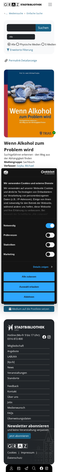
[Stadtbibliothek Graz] (23, 4)
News (10, 367)
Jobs (9, 402)
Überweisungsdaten (19, 418)
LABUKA (12, 356)
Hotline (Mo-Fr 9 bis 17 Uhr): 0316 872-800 (23, 337)
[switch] (50, 235)
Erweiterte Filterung (21, 50)
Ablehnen (29, 296)
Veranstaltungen (17, 372)
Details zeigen (40, 267)
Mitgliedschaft (15, 345)
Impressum (27, 452)
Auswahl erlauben (29, 286)
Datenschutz (14, 458)
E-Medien (50, 44)
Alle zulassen (29, 276)
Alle (13, 44)
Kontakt (12, 391)
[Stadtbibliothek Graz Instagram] (46, 468)
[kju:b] (11, 362)
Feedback (12, 386)
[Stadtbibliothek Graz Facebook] (41, 468)
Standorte (13, 378)
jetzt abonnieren (19, 436)
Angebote (13, 351)
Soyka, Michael (25, 165)
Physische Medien (30, 44)
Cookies (12, 452)
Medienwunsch (16, 407)
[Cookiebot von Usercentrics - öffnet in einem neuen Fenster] (41, 173)
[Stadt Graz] (29, 446)
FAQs (10, 413)
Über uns (12, 397)
